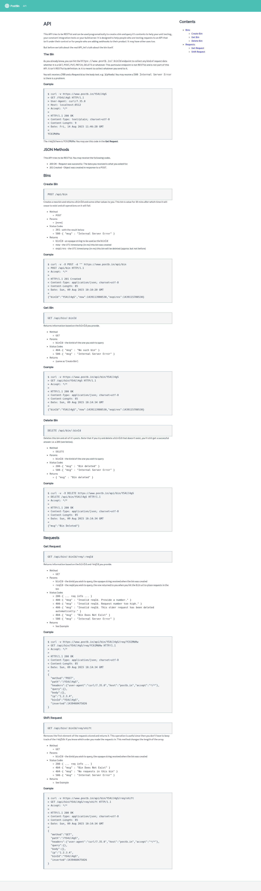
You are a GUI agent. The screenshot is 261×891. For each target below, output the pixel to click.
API (25, 5)
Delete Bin (197, 40)
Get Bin (195, 37)
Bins (187, 29)
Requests (190, 44)
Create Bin (197, 33)
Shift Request (198, 51)
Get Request (198, 48)
